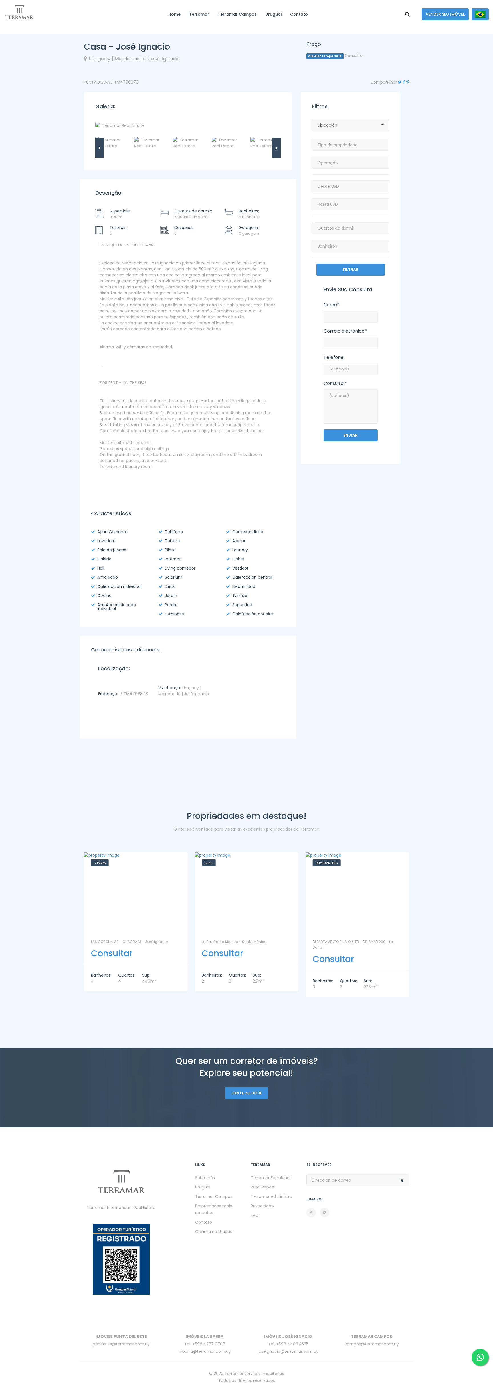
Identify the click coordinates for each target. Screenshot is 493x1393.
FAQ (255, 1215)
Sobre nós (205, 1178)
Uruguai (273, 14)
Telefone (334, 357)
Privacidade (262, 1206)
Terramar (199, 14)
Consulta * (335, 383)
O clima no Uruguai (214, 1231)
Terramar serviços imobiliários (254, 1373)
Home (174, 14)
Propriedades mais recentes (213, 1209)
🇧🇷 (480, 14)
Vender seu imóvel (445, 14)
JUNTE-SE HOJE (246, 1093)
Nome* (331, 305)
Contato (299, 14)
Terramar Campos (237, 14)
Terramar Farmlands (271, 1178)
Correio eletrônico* (345, 331)
